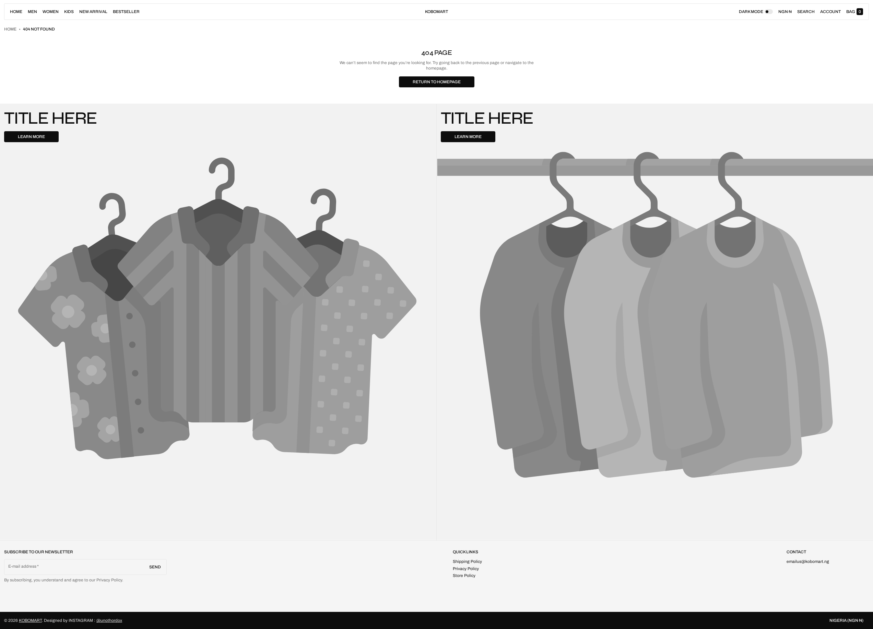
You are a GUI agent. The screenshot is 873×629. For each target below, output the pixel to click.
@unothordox (109, 620)
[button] (806, 12)
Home (10, 29)
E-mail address (22, 566)
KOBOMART (30, 620)
